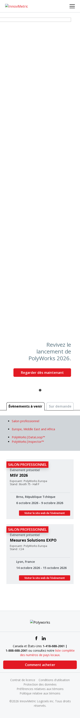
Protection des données (40, 684)
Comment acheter (40, 664)
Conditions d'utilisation (54, 680)
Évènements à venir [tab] (25, 406)
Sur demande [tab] (60, 406)
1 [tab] (40, 390)
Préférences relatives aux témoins (40, 689)
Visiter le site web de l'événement (44, 513)
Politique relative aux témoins (40, 693)
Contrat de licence (22, 680)
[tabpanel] (40, 199)
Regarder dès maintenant (42, 372)
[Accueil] (16, 6)
